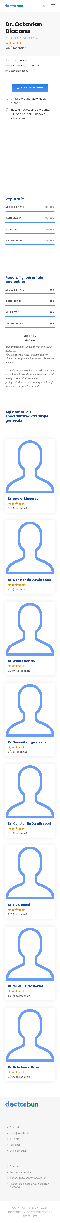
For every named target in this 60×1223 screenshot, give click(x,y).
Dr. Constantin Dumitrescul (29, 580)
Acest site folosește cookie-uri (28, 1178)
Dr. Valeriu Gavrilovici (25, 986)
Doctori (14, 1127)
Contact (15, 1166)
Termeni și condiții (20, 1172)
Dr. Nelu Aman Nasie (24, 1067)
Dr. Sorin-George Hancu (27, 742)
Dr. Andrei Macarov (23, 498)
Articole (14, 1139)
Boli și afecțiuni (18, 1151)
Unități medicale (19, 1133)
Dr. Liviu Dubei (19, 905)
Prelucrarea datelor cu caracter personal (29, 1185)
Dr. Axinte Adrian (21, 661)
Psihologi (15, 1145)
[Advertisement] (30, 158)
